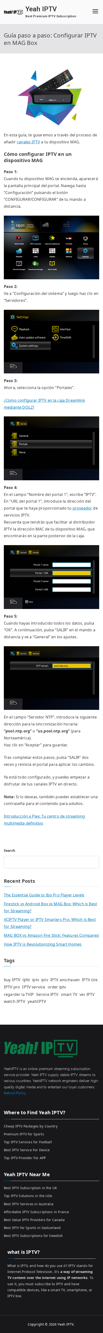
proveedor (82, 508)
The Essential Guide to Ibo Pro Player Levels (44, 895)
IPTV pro (12, 987)
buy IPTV (12, 979)
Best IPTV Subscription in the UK (30, 1188)
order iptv (57, 987)
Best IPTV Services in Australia (28, 1204)
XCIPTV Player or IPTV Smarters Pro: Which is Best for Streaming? (50, 923)
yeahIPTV (37, 1001)
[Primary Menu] (95, 12)
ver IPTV (87, 994)
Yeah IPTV (41, 9)
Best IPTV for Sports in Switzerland (32, 1227)
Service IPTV (47, 994)
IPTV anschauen (65, 979)
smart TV (69, 994)
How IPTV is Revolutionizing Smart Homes (42, 944)
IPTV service (33, 987)
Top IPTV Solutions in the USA (28, 1195)
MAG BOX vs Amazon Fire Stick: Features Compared (51, 935)
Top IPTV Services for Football (28, 1142)
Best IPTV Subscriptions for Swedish (33, 1235)
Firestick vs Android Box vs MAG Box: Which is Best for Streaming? (50, 907)
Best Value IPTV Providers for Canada (34, 1219)
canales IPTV (28, 142)
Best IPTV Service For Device (27, 1150)
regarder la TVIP (19, 994)
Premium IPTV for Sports (24, 1134)
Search (9, 850)
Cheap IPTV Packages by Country (30, 1126)
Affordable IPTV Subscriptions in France (36, 1212)
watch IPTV (14, 1001)
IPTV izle (89, 979)
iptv (26, 979)
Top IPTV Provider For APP (25, 1158)
